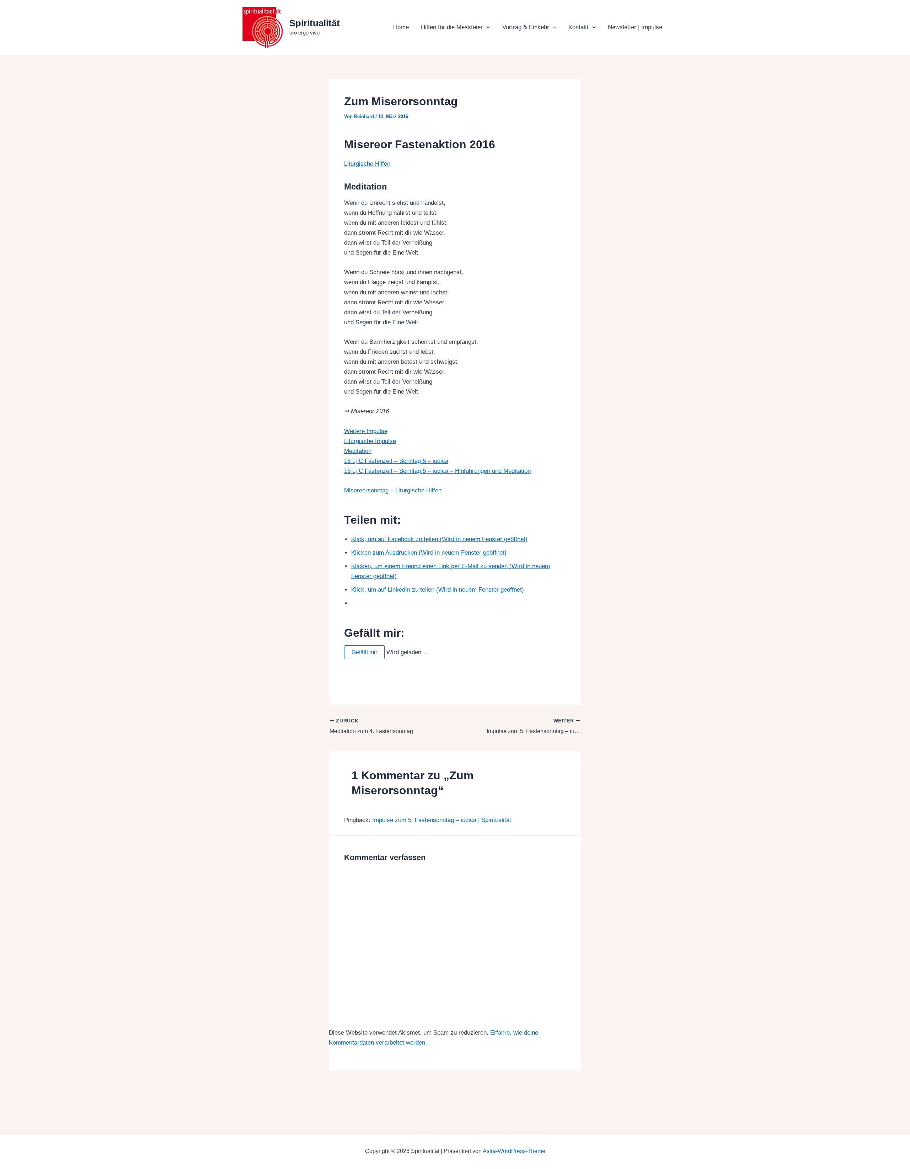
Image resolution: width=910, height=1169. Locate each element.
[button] (486, 27)
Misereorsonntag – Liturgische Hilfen (392, 490)
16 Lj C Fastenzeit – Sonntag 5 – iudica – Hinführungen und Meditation (437, 471)
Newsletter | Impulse (635, 27)
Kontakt (578, 27)
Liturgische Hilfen (367, 163)
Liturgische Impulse (370, 441)
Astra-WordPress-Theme (514, 1151)
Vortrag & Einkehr (525, 27)
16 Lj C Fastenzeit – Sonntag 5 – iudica (396, 461)
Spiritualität (314, 23)
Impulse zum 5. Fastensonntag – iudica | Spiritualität (441, 820)
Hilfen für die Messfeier (452, 27)
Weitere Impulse (365, 431)
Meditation (357, 451)
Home (401, 27)
